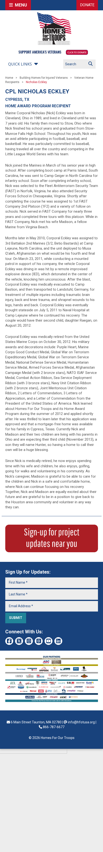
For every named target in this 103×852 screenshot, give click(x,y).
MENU (20, 4)
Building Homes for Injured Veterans (44, 77)
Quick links (20, 64)
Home (9, 77)
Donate (87, 5)
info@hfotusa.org (81, 722)
